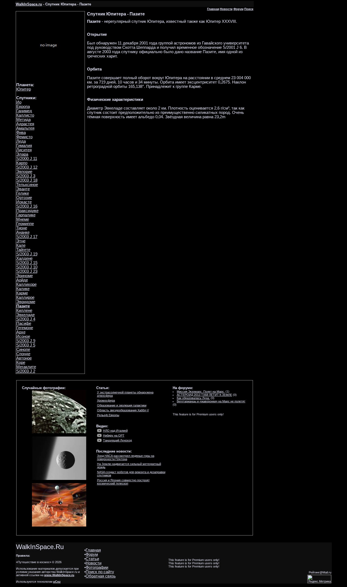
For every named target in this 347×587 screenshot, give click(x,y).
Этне (20, 241)
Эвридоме (25, 302)
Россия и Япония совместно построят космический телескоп (123, 482)
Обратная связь (101, 576)
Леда (21, 141)
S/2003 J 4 (25, 319)
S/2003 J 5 (25, 345)
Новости (226, 9)
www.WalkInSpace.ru (59, 575)
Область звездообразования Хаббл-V (123, 410)
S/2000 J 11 (26, 158)
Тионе (21, 228)
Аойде (22, 280)
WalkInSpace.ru (29, 4)
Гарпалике (26, 215)
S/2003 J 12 (26, 167)
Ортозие (24, 197)
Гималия (24, 145)
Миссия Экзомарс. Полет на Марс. (201, 391)
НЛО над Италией (115, 430)
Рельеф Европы (108, 415)
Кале (20, 245)
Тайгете (23, 250)
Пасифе (23, 323)
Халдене (24, 258)
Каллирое (25, 297)
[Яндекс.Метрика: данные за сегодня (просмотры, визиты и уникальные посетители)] (319, 579)
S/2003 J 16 (26, 206)
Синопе (23, 349)
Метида (23, 119)
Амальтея (25, 128)
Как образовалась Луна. (193, 398)
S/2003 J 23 (26, 271)
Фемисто (24, 137)
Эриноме (24, 276)
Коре (20, 362)
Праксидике (27, 211)
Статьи (92, 559)
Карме (22, 293)
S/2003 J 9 (25, 341)
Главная (213, 9)
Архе (20, 332)
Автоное (24, 358)
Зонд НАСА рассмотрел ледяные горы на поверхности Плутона (125, 457)
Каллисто (25, 115)
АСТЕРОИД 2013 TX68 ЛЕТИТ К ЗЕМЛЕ (204, 394)
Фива (21, 132)
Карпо (21, 163)
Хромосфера (106, 400)
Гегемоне (24, 328)
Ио (18, 102)
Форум (238, 9)
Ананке (23, 232)
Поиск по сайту (100, 572)
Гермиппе (25, 224)
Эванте (23, 189)
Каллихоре (26, 284)
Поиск (248, 9)
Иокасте (24, 202)
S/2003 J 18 (26, 180)
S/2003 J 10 (26, 267)
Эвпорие (24, 171)
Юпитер (23, 89)
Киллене (24, 310)
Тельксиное (27, 184)
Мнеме (22, 219)
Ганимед (24, 111)
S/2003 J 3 (25, 176)
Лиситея (24, 150)
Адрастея (25, 124)
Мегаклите (26, 367)
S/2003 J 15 (26, 263)
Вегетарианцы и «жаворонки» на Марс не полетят (211, 401)
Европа (23, 106)
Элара (22, 154)
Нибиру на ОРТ (113, 435)
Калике (23, 289)
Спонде (23, 354)
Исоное (23, 336)
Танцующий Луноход (117, 440)
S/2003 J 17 (26, 237)
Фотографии (97, 567)
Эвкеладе (25, 315)
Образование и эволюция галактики (121, 405)
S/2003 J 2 (25, 371)
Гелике (22, 193)
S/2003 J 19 (26, 254)
